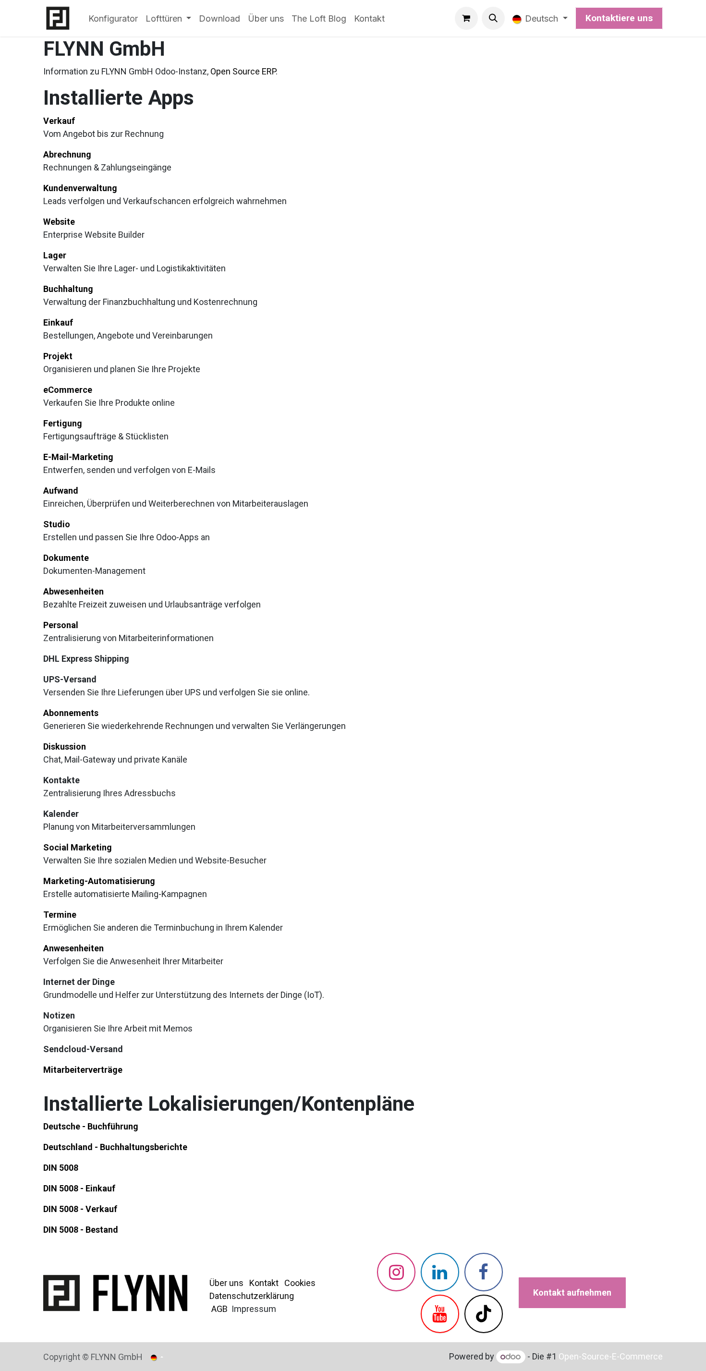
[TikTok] (483, 1314)
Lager (54, 255)
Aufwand (60, 490)
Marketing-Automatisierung (99, 881)
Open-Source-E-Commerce (611, 1356)
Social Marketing (77, 847)
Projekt (58, 356)
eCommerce (67, 390)
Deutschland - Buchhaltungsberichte (115, 1147)
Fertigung (62, 423)
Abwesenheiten (73, 591)
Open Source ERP (243, 71)
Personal (60, 625)
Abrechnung (67, 154)
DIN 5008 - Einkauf (79, 1188)
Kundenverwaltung (80, 188)
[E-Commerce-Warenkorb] (466, 18)
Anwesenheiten (73, 948)
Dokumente (66, 558)
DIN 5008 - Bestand (80, 1230)
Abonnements (70, 713)
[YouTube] (440, 1314)
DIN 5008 (60, 1168)
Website (59, 222)
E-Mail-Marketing (78, 457)
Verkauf (59, 121)
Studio (56, 524)
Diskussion (64, 746)
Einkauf (58, 322)
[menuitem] (113, 18)
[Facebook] (483, 1272)
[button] (493, 18)
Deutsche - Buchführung (90, 1126)
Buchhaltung (68, 289)
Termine (59, 915)
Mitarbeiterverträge (82, 1070)
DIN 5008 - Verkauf (80, 1209)
